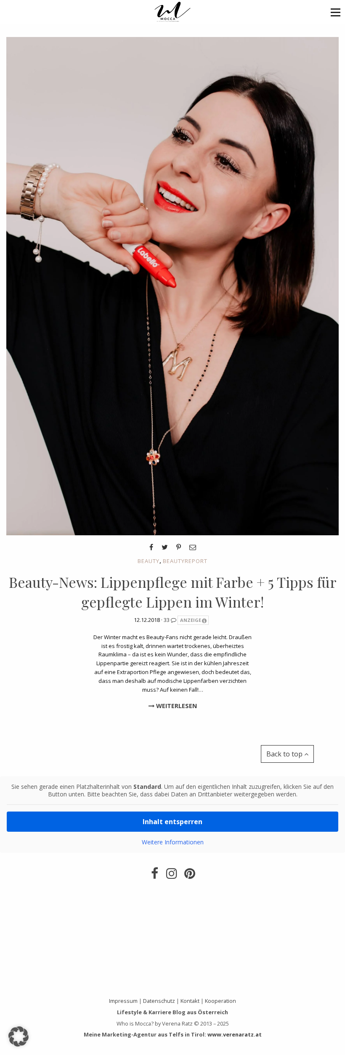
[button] (335, 12)
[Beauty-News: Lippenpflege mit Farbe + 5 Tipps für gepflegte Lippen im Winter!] (172, 285)
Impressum (123, 1001)
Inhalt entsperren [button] (172, 821)
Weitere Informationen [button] (173, 842)
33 (167, 620)
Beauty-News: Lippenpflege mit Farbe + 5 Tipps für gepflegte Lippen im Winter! (173, 592)
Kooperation (220, 1001)
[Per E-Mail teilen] (192, 547)
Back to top (285, 754)
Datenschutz (159, 1001)
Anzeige (190, 620)
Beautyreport (185, 561)
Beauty (148, 561)
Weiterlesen (175, 706)
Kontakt (189, 1001)
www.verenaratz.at (234, 1034)
